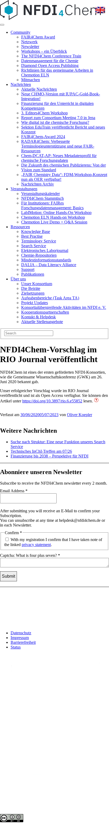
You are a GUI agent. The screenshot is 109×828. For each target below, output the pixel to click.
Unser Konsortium (36, 283)
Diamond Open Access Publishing (50, 65)
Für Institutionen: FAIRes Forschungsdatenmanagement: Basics (52, 205)
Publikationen (32, 274)
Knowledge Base (35, 231)
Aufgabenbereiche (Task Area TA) (50, 298)
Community (20, 32)
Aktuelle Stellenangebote (42, 321)
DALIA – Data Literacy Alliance (48, 264)
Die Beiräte (30, 288)
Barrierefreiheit (23, 642)
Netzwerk (29, 42)
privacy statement (36, 544)
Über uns (18, 279)
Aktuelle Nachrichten (39, 89)
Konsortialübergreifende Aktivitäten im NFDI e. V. (63, 307)
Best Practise (32, 236)
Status (16, 647)
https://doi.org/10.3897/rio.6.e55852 (52, 401)
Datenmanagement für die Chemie (49, 61)
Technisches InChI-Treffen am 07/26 (41, 451)
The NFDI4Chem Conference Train (51, 56)
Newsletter (30, 46)
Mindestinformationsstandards (46, 260)
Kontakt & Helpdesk (38, 317)
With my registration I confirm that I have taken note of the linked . (53, 542)
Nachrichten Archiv (37, 184)
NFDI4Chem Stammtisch (42, 198)
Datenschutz (21, 633)
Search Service (33, 245)
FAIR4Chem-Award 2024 (43, 136)
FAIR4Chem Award (38, 37)
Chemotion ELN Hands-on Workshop (53, 217)
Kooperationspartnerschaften (45, 312)
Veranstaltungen (24, 189)
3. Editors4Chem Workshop (44, 113)
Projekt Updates (34, 302)
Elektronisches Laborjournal (44, 250)
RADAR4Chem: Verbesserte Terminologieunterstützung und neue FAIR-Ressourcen (57, 146)
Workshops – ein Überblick (44, 51)
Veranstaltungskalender (40, 193)
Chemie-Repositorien (39, 255)
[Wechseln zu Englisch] (100, 11)
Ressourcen (20, 227)
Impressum (20, 637)
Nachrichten (21, 84)
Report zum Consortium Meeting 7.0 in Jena (58, 117)
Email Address (14, 491)
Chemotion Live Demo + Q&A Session (54, 222)
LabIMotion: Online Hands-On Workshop (56, 212)
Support (27, 269)
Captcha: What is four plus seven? (30, 555)
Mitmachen (30, 79)
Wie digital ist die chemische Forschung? (55, 122)
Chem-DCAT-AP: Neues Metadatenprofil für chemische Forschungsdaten (59, 158)
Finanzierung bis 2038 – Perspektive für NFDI (49, 456)
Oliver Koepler (79, 414)
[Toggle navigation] (2, 25)
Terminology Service (38, 241)
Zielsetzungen (32, 293)
